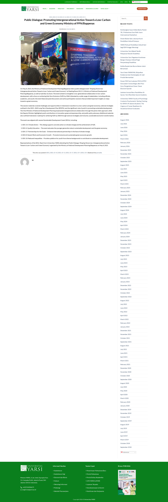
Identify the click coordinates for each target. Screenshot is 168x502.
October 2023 (125, 248)
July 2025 (123, 169)
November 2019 (125, 413)
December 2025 (125, 150)
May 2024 (123, 221)
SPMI (126, 2)
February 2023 (125, 278)
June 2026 (123, 127)
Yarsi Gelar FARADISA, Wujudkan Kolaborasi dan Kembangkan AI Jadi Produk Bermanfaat (132, 74)
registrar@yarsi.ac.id (29, 490)
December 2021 (125, 330)
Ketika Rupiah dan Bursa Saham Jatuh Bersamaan (133, 67)
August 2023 (124, 255)
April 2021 (123, 357)
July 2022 (123, 304)
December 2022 (125, 285)
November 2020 (125, 372)
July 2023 (123, 259)
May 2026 (123, 131)
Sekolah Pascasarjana (61, 491)
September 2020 (125, 379)
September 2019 (125, 421)
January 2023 (125, 282)
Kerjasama (79, 8)
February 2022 (125, 323)
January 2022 (125, 327)
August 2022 (124, 300)
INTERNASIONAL (85, 2)
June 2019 (123, 432)
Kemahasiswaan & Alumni (95, 488)
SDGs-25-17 (69, 17)
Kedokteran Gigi (59, 474)
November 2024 (125, 199)
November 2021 (125, 334)
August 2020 (124, 383)
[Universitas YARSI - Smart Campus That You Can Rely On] (30, 8)
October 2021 (125, 338)
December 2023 (125, 240)
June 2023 (123, 263)
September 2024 (125, 206)
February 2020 (125, 402)
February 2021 (125, 364)
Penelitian (61, 8)
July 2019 (123, 428)
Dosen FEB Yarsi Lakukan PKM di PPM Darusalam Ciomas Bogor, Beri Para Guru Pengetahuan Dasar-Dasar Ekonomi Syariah (133, 84)
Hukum (56, 481)
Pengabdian (70, 8)
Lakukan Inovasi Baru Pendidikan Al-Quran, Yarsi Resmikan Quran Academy (133, 93)
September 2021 (125, 342)
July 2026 (123, 124)
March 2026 (124, 139)
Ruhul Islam (104, 8)
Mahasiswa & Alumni (92, 8)
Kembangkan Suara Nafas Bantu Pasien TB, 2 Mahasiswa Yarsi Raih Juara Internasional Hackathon (133, 32)
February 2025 (125, 188)
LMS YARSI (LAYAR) (93, 481)
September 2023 (125, 251)
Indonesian (137, 2)
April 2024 (123, 225)
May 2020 (123, 391)
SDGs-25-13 (63, 17)
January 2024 (125, 236)
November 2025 (125, 154)
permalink (99, 152)
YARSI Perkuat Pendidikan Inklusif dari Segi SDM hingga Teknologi (133, 46)
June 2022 (123, 308)
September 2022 (125, 297)
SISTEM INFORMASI (99, 2)
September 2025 (125, 161)
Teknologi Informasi (60, 484)
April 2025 (123, 180)
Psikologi (57, 488)
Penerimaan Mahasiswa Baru (96, 471)
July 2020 (123, 387)
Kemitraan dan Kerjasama (95, 491)
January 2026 (125, 146)
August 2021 (124, 345)
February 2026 (125, 142)
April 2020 (123, 394)
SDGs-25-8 (82, 17)
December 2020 (125, 368)
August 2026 (124, 120)
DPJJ (121, 2)
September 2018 (125, 447)
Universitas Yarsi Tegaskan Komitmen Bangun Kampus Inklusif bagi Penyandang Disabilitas (132, 59)
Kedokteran (58, 471)
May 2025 (123, 176)
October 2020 (125, 376)
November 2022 (125, 289)
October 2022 (125, 293)
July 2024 (123, 214)
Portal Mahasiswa (93, 474)
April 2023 (123, 270)
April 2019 (123, 436)
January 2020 (125, 406)
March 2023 (124, 274)
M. (74, 29)
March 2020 (124, 398)
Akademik (52, 8)
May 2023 (123, 266)
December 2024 (125, 195)
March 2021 (124, 360)
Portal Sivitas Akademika (95, 477)
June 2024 (123, 218)
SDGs (50, 17)
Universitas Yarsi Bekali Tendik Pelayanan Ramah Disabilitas (130, 52)
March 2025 (124, 184)
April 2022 (123, 315)
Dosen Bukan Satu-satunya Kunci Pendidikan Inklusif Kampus (131, 40)
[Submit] (146, 18)
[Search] (129, 1)
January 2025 (125, 191)
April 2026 (123, 135)
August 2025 (124, 165)
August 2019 (124, 424)
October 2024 (125, 203)
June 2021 (123, 353)
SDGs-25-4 (76, 17)
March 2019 (124, 440)
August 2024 (124, 210)
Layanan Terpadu (71, 2)
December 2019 (125, 409)
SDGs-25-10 (56, 17)
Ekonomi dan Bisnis (60, 477)
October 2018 (125, 443)
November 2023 (125, 244)
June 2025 (123, 172)
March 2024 (124, 229)
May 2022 (123, 312)
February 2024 (125, 233)
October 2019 (125, 417)
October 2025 (125, 157)
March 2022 (124, 319)
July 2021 (123, 349)
